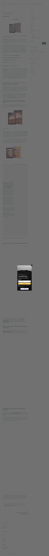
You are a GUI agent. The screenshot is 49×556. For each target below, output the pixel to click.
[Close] (31, 265)
